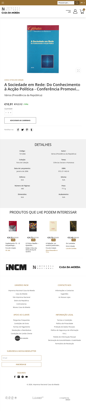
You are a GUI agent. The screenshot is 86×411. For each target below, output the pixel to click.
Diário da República (21, 300)
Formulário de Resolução (64, 343)
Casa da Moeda (21, 294)
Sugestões (64, 294)
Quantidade (8, 109)
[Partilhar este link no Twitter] (22, 129)
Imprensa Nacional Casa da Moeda (46, 384)
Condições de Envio (21, 323)
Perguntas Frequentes (21, 320)
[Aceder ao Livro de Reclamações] (21, 338)
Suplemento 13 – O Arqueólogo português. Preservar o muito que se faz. (12, 244)
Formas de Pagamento (21, 327)
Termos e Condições (64, 320)
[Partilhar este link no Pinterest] (27, 129)
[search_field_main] (77, 3)
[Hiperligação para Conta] (74, 11)
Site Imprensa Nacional (21, 297)
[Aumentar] (78, 70)
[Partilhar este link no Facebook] (18, 129)
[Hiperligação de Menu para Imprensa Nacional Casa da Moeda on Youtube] (26, 376)
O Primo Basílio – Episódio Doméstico (32, 244)
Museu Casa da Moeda (21, 307)
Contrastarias (21, 304)
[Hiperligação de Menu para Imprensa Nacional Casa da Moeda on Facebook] (15, 376)
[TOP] (3, 3)
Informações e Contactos (64, 290)
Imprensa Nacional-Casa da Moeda (21, 290)
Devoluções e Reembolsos (21, 330)
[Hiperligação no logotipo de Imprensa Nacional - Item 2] (43, 267)
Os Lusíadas (70, 243)
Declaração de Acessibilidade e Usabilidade (64, 340)
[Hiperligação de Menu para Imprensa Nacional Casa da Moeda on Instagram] (23, 376)
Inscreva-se (21, 364)
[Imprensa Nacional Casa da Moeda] (11, 11)
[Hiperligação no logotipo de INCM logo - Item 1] (16, 267)
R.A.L (64, 333)
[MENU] (67, 11)
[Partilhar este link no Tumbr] (31, 129)
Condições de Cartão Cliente (21, 333)
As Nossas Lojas (64, 297)
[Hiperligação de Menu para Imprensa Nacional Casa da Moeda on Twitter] (19, 376)
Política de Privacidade (64, 323)
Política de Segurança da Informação (64, 330)
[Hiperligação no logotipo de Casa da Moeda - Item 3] (70, 267)
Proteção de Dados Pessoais (64, 327)
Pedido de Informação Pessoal (64, 337)
